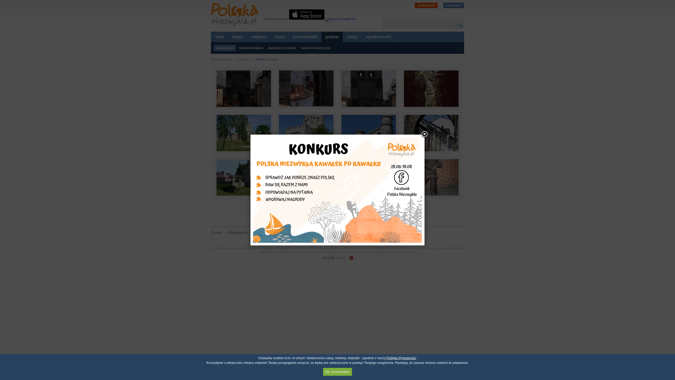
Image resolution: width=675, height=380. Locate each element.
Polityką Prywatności (401, 358)
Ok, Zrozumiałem (337, 372)
